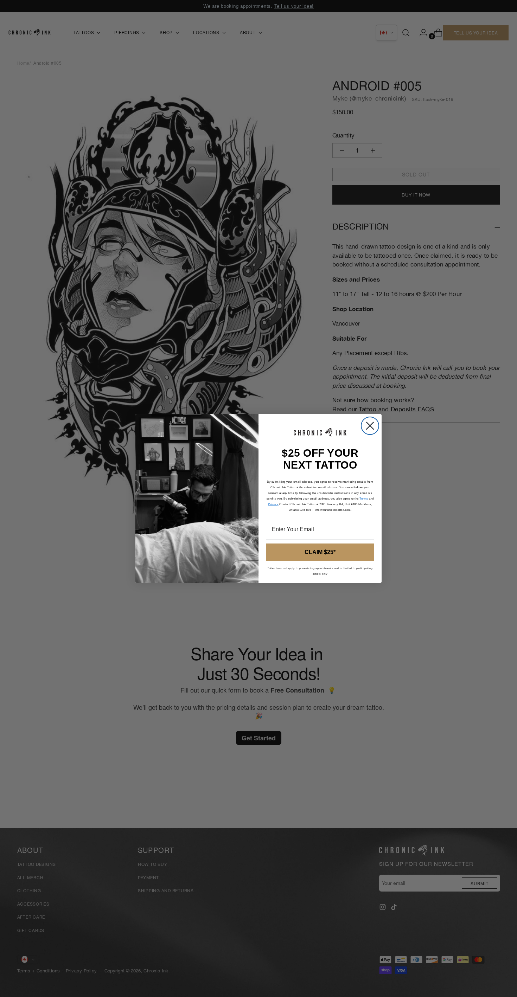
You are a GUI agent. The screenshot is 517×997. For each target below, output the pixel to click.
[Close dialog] (370, 426)
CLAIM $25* (320, 552)
